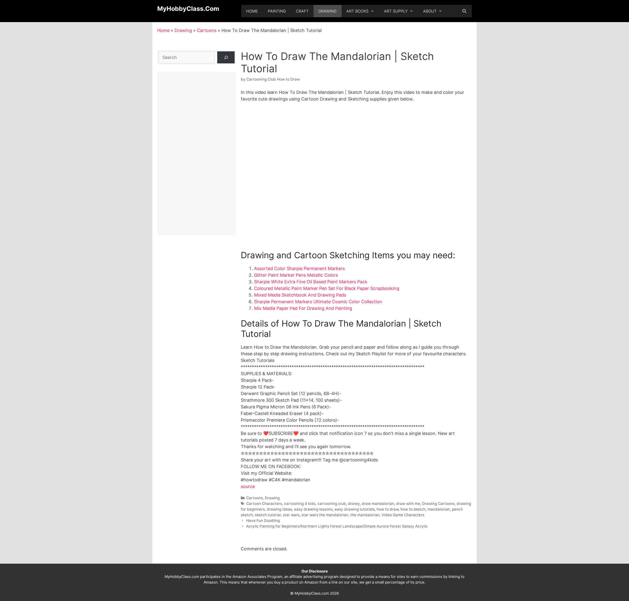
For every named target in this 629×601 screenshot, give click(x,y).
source (248, 486)
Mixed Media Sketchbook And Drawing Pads (300, 295)
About (430, 11)
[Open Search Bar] (464, 11)
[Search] (226, 57)
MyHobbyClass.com (188, 8)
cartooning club (331, 503)
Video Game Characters (403, 515)
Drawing (327, 11)
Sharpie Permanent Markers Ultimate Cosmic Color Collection (318, 301)
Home (252, 11)
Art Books (357, 11)
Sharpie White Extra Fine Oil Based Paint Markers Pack (310, 281)
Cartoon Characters (264, 503)
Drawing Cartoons (438, 503)
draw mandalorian (378, 503)
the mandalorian (365, 515)
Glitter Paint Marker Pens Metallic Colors (296, 275)
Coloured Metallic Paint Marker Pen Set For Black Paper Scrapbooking (326, 288)
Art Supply (396, 11)
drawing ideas (279, 509)
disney (354, 503)
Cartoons (206, 30)
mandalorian (439, 509)
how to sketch (413, 509)
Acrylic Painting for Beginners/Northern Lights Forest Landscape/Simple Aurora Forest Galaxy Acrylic (337, 526)
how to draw (388, 509)
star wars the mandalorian (324, 515)
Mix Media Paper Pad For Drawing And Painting (303, 308)
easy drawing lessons (313, 509)
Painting (277, 11)
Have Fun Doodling (263, 520)
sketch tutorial (268, 515)
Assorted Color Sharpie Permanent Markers (299, 268)
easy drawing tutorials (355, 509)
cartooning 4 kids (299, 503)
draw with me (408, 503)
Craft (302, 11)
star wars (291, 515)
